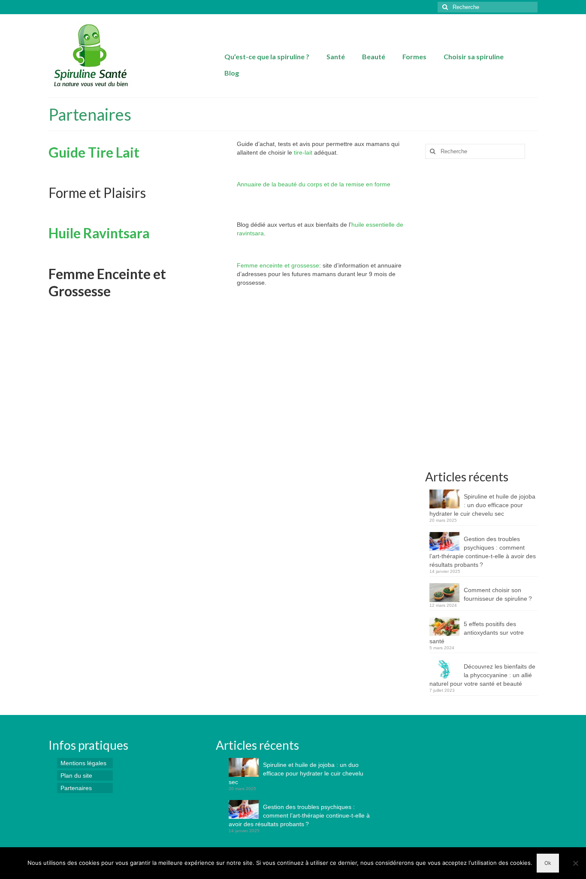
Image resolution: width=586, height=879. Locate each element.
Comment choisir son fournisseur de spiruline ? (498, 594)
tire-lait (303, 152)
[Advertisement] (481, 318)
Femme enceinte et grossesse (278, 265)
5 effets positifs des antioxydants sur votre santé (476, 632)
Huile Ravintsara (99, 233)
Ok (547, 863)
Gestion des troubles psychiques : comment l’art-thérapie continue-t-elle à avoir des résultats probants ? (482, 551)
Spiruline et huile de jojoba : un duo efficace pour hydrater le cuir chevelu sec (482, 505)
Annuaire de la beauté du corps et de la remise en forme (313, 184)
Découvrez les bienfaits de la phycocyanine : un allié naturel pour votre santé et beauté (482, 675)
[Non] (575, 863)
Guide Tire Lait (93, 152)
